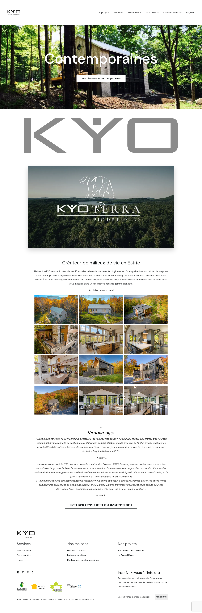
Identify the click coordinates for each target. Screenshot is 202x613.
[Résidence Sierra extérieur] (146, 309)
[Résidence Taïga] (101, 369)
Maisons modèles (76, 555)
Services (118, 12)
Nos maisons (134, 12)
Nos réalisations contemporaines (101, 78)
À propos (104, 12)
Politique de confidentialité (82, 599)
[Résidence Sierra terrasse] (56, 339)
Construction (24, 555)
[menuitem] (190, 12)
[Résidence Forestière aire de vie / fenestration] (101, 400)
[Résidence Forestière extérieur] (146, 369)
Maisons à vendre (76, 550)
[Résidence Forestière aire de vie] (146, 400)
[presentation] (7, 67)
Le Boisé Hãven (126, 555)
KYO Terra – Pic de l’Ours (131, 550)
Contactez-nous (172, 12)
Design (20, 559)
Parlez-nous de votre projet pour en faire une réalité (101, 504)
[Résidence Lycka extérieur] (56, 309)
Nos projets (152, 12)
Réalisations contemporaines (83, 559)
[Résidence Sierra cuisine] (146, 339)
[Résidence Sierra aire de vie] (101, 339)
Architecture (24, 550)
